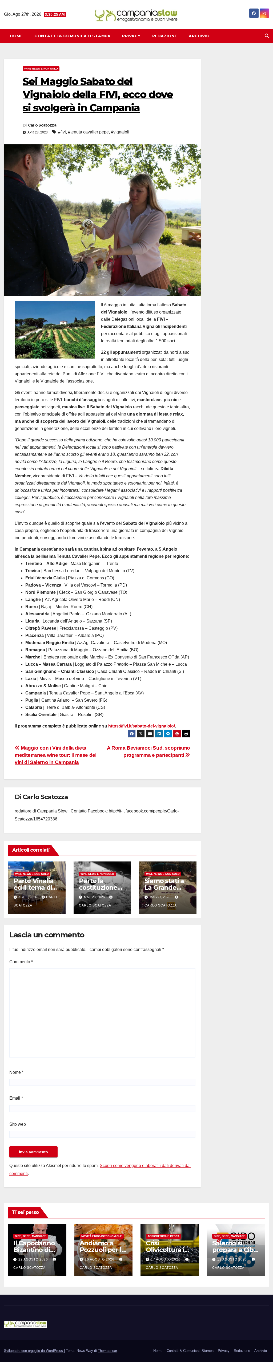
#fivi (62, 132)
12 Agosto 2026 (232, 1259)
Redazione (164, 36)
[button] (267, 36)
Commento (21, 962)
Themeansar (107, 1351)
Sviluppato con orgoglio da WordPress (34, 1351)
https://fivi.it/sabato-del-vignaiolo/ (141, 726)
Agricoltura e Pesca (163, 1236)
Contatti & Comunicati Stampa (72, 36)
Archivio (199, 36)
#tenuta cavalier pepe (88, 132)
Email (16, 1098)
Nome (16, 1072)
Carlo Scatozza (42, 125)
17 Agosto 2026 (166, 1259)
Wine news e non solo (41, 68)
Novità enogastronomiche (101, 1236)
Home (16, 36)
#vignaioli (120, 132)
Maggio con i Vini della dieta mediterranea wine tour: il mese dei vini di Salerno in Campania (56, 755)
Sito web (17, 1124)
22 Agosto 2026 (33, 1259)
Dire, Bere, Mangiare (30, 1236)
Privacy (131, 36)
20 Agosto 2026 (100, 1259)
